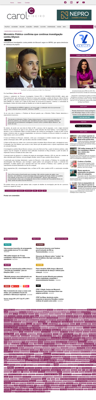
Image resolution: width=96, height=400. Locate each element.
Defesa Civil (84, 323)
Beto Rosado (87, 314)
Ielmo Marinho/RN (17, 341)
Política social (38, 368)
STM (42, 385)
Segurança (32, 381)
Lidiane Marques (16, 349)
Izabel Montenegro (49, 343)
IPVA (9, 343)
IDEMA (10, 341)
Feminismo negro (48, 334)
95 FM (5, 310)
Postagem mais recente (11, 238)
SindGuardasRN (49, 383)
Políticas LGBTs (47, 368)
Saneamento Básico (36, 376)
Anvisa (59, 312)
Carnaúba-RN (62, 317)
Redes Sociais (88, 371)
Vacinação (90, 389)
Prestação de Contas (34, 370)
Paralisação (66, 358)
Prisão (63, 370)
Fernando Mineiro (68, 334)
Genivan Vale (15, 338)
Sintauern (11, 385)
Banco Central (58, 313)
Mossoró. (68, 354)
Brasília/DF (47, 316)
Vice (13, 391)
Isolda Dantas (24, 343)
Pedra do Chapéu (76, 362)
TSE (28, 389)
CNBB (75, 320)
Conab (48, 321)
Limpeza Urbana (25, 349)
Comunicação (41, 322)
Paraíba (60, 358)
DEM (90, 323)
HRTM (85, 340)
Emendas (64, 330)
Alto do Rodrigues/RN (13, 312)
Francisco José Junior (45, 336)
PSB (84, 370)
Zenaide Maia (40, 391)
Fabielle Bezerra (55, 331)
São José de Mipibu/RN (84, 376)
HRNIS (81, 339)
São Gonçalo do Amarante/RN (70, 376)
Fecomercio (23, 334)
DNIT (66, 327)
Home (12, 2)
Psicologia (6, 371)
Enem (82, 330)
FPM (19, 335)
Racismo (35, 371)
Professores (74, 370)
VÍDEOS (7, 286)
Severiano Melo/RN (39, 383)
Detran (29, 325)
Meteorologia (52, 351)
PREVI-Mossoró (45, 370)
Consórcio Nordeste (78, 321)
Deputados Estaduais (9, 325)
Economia (86, 328)
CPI (34, 323)
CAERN (76, 316)
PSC (87, 370)
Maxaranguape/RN (25, 351)
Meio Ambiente (34, 351)
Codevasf (86, 320)
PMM (40, 190)
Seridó (53, 381)
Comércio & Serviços (16, 321)
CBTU (80, 317)
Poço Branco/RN (63, 365)
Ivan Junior (40, 343)
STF (35, 385)
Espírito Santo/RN (14, 331)
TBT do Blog (68, 385)
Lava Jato (88, 348)
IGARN (27, 341)
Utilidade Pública (79, 389)
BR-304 (32, 316)
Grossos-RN (89, 338)
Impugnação (47, 341)
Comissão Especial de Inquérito (29, 321)
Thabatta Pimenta (24, 387)
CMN (71, 320)
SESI (17, 383)
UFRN (50, 389)
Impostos (40, 342)
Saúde (44, 379)
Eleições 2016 (8, 330)
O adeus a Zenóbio (84, 161)
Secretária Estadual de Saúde (69, 379)
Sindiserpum (69, 383)
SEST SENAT (23, 383)
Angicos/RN (46, 312)
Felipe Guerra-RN (32, 334)
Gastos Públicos (76, 336)
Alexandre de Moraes (81, 309)
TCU (83, 385)
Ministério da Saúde (85, 351)
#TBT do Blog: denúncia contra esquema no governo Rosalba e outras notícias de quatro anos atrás (50, 299)
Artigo (10, 313)
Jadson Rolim (65, 343)
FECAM (17, 334)
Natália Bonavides (47, 356)
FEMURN (55, 334)
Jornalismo (45, 345)
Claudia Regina (43, 320)
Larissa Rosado (81, 348)
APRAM (78, 312)
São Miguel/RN (13, 379)
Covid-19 (29, 324)
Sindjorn (76, 383)
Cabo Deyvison (61, 316)
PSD (91, 370)
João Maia (20, 345)
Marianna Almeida (88, 349)
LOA (41, 350)
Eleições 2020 (27, 330)
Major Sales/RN (69, 349)
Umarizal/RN (56, 389)
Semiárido (39, 381)
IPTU (5, 343)
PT (22, 372)
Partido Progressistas (70, 360)
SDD (49, 379)
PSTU (19, 371)
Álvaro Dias (23, 312)
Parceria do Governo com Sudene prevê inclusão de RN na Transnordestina (48, 250)
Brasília (41, 316)
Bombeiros (26, 316)
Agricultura (50, 310)
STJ (38, 385)
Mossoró (28, 190)
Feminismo (39, 334)
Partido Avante (89, 358)
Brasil (37, 316)
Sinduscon (89, 383)
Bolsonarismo (11, 316)
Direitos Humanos (23, 328)
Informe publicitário (72, 341)
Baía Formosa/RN (44, 313)
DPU (74, 327)
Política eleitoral (29, 368)
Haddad (35, 339)
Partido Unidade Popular (13, 362)
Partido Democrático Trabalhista (17, 360)
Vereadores (7, 391)
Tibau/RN (48, 387)
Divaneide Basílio (53, 327)
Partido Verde (23, 362)
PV (31, 371)
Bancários (51, 313)
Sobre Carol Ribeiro (83, 55)
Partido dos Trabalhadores (32, 360)
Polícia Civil (81, 365)
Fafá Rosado (79, 331)
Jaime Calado (73, 343)
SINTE (15, 385)
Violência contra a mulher (22, 391)
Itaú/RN (31, 343)
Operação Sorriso (12, 358)
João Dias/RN (13, 345)
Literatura (32, 349)
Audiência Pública (23, 313)
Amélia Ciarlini (30, 312)
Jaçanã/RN (58, 343)
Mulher (28, 356)
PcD (57, 362)
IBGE (90, 339)
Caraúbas (35, 317)
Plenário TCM (30, 365)
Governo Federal (67, 338)
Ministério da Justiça (74, 351)
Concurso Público (55, 322)
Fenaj (61, 334)
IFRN (23, 342)
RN (60, 374)
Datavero (72, 323)
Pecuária (69, 362)
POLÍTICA (7, 26)
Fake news (85, 331)
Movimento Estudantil (76, 354)
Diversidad (60, 327)
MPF (10, 356)
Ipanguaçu (90, 341)
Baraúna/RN (69, 313)
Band (63, 313)
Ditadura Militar (45, 327)
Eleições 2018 (17, 330)
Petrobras (12, 365)
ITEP (35, 343)
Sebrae (53, 379)
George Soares (23, 338)
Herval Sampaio (50, 339)
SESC (13, 383)
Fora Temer (13, 335)
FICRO (76, 334)
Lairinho (62, 348)
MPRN (34, 190)
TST (31, 389)
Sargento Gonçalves (36, 379)
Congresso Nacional (67, 322)
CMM (67, 320)
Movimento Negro (86, 354)
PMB (52, 365)
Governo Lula (77, 338)
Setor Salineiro (30, 383)
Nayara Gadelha (57, 356)
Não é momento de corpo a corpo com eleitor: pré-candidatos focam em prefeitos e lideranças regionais (17, 292)
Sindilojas (57, 383)
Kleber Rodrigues (29, 348)
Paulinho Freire (51, 362)
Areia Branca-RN (86, 312)
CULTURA (43, 26)
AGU (55, 309)
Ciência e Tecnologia (34, 320)
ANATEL (40, 312)
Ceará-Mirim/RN (89, 317)
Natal (33, 356)
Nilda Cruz (73, 356)
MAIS (64, 26)
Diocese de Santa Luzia (61, 325)
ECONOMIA (15, 26)
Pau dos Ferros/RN (41, 362)
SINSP (5, 385)
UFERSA (45, 389)
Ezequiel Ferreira (45, 332)
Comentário (6, 321)
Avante (36, 313)
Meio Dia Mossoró (43, 351)
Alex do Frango (72, 309)
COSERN (23, 323)
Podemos (70, 365)
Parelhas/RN (73, 358)
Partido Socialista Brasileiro (82, 360)
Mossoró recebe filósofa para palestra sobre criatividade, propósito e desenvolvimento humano (49, 278)
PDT (65, 362)
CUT (60, 323)
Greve (83, 338)
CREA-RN (39, 323)
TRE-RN (12, 389)
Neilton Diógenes (66, 356)
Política (11, 368)
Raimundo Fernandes (51, 371)
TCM (79, 385)
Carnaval (68, 317)
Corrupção (20, 190)
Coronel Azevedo (8, 323)
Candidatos (29, 318)
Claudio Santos (52, 320)
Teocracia (17, 387)
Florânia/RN (6, 335)
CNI (79, 320)
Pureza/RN (26, 371)
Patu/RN (34, 362)
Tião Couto (33, 387)
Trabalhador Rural (86, 387)
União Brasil (63, 389)
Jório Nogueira (38, 345)
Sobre (19, 2)
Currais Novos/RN (53, 323)
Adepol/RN (23, 309)
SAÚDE (59, 26)
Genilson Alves (7, 338)
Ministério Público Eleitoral (16, 354)
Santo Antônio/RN (58, 376)
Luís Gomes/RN (47, 349)
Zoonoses (48, 391)
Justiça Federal (14, 348)
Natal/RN (38, 356)
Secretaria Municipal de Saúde (12, 381)
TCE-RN (74, 385)
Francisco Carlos (25, 335)
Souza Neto (30, 385)
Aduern (28, 309)
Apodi (68, 312)
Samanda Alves (17, 376)
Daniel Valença (65, 323)
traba (80, 387)
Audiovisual (31, 313)
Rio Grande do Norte (50, 374)
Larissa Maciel (72, 348)
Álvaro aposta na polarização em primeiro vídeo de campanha (86, 172)
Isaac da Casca (15, 343)
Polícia (75, 365)
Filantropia (85, 334)
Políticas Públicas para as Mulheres (61, 368)
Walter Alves (33, 391)
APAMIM (64, 312)
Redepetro (81, 371)
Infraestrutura (82, 342)
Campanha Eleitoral (20, 318)
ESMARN (6, 331)
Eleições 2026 (56, 330)
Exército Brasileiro (28, 331)
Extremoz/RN (37, 331)
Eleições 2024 (46, 330)
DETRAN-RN (35, 325)
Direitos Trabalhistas (35, 328)
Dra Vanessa (79, 327)
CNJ (82, 320)
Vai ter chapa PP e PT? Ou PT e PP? (16, 299)
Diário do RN (17, 93)
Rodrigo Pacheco (77, 374)
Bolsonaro (19, 316)
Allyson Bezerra (10, 190)
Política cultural (19, 368)
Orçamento (25, 358)
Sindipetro (63, 383)
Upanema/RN (71, 389)
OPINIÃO (36, 26)
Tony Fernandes (73, 387)
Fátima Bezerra (9, 334)
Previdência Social (56, 370)
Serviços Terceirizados (81, 381)
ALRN (6, 312)
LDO (10, 349)
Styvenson (46, 385)
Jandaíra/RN (80, 343)
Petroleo (18, 365)
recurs (72, 371)
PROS (79, 370)
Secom (57, 379)
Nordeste (79, 356)
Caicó (80, 316)
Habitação (30, 339)
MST (23, 356)
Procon (68, 370)
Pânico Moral (54, 358)
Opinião (19, 358)
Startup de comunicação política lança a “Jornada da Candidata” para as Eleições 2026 (18, 270)
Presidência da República (20, 370)
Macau (63, 349)
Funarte (54, 335)
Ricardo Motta (39, 374)
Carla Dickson (42, 317)
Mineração (66, 351)
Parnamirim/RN (81, 358)
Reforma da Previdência (15, 374)
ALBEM (65, 309)
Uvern (85, 389)
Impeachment (33, 341)
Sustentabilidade (54, 385)
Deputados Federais (21, 325)
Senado (45, 381)
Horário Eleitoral (64, 339)
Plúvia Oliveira (41, 365)
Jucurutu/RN (68, 345)
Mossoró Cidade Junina (58, 354)
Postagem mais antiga (61, 238)
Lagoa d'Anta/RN (38, 348)
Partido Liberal (44, 360)
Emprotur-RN (76, 330)
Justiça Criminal (76, 345)
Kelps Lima (21, 348)
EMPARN (70, 330)
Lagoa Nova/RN (46, 348)
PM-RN (48, 365)
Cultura (45, 324)
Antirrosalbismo (53, 312)
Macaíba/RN (58, 349)
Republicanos (32, 374)
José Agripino (53, 345)
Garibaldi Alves (66, 336)
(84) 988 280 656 (85, 117)
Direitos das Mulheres (10, 328)
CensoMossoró (21, 320)
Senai (49, 381)
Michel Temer (60, 351)
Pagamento (47, 358)
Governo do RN (56, 338)
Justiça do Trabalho (86, 345)
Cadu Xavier (69, 316)
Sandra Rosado (27, 377)
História (57, 339)
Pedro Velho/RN (85, 362)
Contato (27, 2)
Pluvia (35, 365)
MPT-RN (19, 356)
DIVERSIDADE (51, 26)
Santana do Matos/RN (48, 376)
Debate (78, 324)
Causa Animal (74, 317)
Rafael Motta (41, 372)
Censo (15, 320)
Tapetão (62, 385)
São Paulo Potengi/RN (24, 379)
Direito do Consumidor (73, 325)
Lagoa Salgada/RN (55, 348)
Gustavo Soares (13, 339)
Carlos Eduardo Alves (52, 318)
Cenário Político (8, 320)
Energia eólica (87, 330)
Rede (76, 371)
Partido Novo (61, 360)
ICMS (5, 342)
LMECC (37, 349)
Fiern (80, 334)
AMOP (35, 312)
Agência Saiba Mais (41, 309)
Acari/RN (18, 309)
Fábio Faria (71, 331)
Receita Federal (66, 371)
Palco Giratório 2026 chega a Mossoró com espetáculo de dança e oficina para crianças (50, 270)
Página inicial (36, 238)
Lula (53, 350)
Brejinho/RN (53, 316)
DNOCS (70, 327)
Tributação (19, 389)
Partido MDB (53, 360)
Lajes (67, 348)
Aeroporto (33, 309)
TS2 (24, 389)
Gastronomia (85, 335)
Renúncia (25, 374)
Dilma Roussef (50, 325)
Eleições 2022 (37, 330)
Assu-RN (15, 314)
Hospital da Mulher (74, 340)
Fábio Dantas (64, 332)
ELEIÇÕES (29, 26)
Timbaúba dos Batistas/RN (58, 387)
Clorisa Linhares (60, 320)
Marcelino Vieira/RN (78, 349)
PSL (11, 371)
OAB (5, 358)
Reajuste (59, 372)
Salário (11, 377)
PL (25, 365)
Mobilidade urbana (29, 354)
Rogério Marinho (86, 374)
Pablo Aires (40, 358)
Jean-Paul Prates (89, 343)
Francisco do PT (34, 335)
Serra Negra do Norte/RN (68, 381)
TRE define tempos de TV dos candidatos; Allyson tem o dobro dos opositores (17, 257)
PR (80, 368)
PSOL (14, 372)
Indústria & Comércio (61, 342)
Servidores (7, 383)
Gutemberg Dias (22, 339)
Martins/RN (16, 351)
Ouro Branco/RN (32, 358)
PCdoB (61, 362)
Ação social (12, 310)
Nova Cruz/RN (86, 356)
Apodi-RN (73, 312)
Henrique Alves (42, 340)
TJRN (44, 190)
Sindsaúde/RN (82, 383)
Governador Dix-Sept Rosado (43, 338)
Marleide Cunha (8, 351)
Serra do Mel (59, 381)
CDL (84, 317)
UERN (40, 389)
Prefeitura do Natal (87, 368)
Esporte (21, 332)
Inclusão (53, 341)
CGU (27, 320)
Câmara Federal (87, 316)
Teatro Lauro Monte (8, 387)
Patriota (28, 362)
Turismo (35, 389)
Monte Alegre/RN (38, 354)
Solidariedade (22, 385)
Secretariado (24, 381)
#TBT (38, 285)
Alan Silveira (60, 309)
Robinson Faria (67, 374)
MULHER (22, 26)
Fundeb (59, 335)
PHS (22, 365)
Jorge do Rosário (28, 345)
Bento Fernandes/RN (78, 313)
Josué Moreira (61, 345)
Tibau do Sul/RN (41, 387)
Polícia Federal (89, 365)
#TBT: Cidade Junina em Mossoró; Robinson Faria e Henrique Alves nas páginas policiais (49, 291)
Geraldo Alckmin (31, 338)
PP (77, 368)
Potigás (73, 368)
